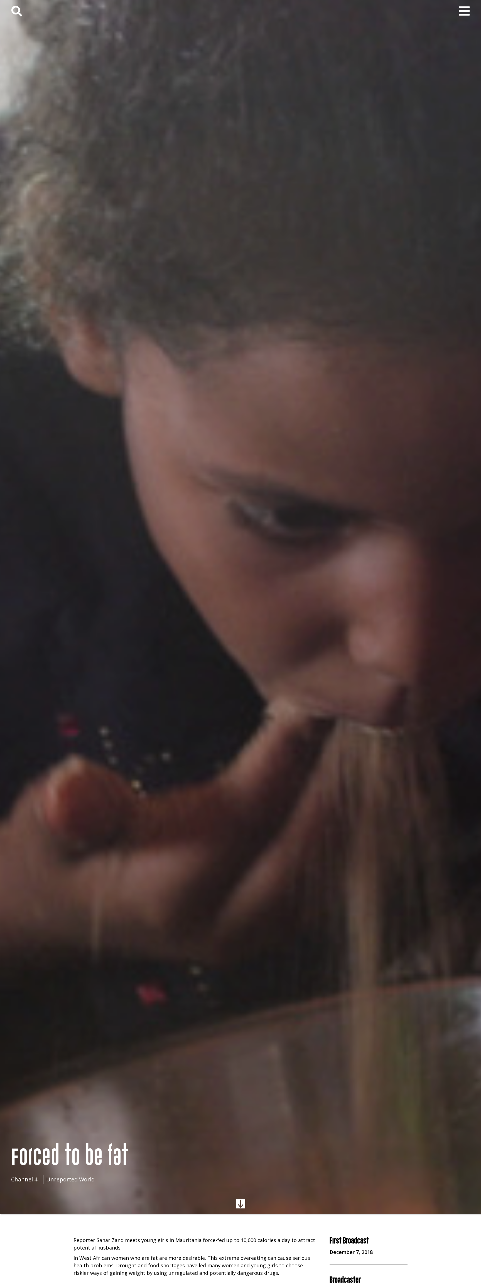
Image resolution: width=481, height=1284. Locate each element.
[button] (464, 11)
